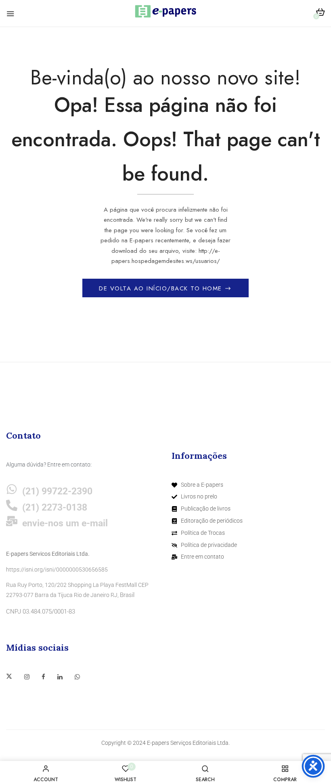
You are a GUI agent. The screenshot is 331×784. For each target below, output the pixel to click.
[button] (320, 13)
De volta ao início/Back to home (161, 288)
